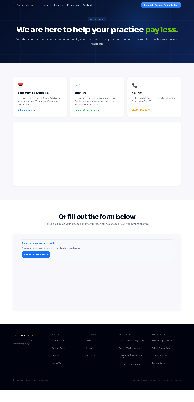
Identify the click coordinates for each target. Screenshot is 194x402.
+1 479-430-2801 (141, 110)
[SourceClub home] (24, 5)
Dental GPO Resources (129, 348)
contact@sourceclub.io (87, 110)
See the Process (159, 355)
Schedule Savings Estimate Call (161, 5)
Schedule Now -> (26, 110)
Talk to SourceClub (161, 348)
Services (58, 5)
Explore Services (159, 363)
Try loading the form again (36, 254)
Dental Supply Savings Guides (133, 341)
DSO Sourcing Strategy (129, 364)
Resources (73, 5)
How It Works (58, 341)
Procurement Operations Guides (130, 356)
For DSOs (56, 363)
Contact (87, 5)
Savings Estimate (60, 348)
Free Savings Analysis (162, 341)
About (46, 5)
